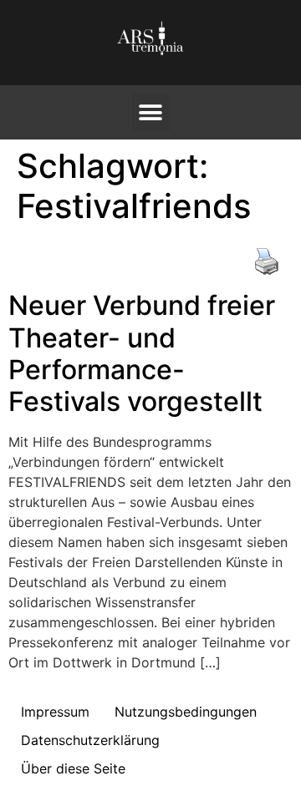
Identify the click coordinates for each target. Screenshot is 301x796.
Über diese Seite (73, 768)
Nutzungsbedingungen (186, 711)
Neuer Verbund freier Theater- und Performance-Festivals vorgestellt (141, 353)
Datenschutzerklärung (90, 740)
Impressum (55, 711)
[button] (151, 112)
